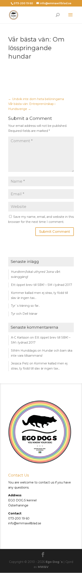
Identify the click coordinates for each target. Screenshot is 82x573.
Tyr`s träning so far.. (25, 306)
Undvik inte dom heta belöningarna (36, 99)
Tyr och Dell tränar (24, 314)
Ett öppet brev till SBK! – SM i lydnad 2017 (41, 285)
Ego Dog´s (54, 562)
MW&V (43, 567)
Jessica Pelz (20, 363)
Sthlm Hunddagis (24, 350)
